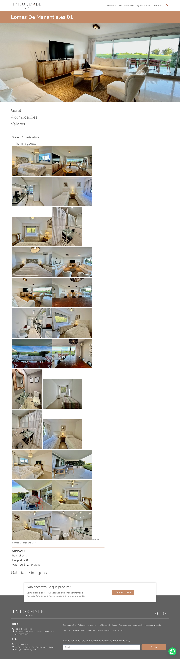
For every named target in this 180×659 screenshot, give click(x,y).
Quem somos (143, 5)
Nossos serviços (127, 5)
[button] (167, 5)
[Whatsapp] (164, 613)
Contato (157, 5)
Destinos (111, 5)
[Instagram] (156, 613)
